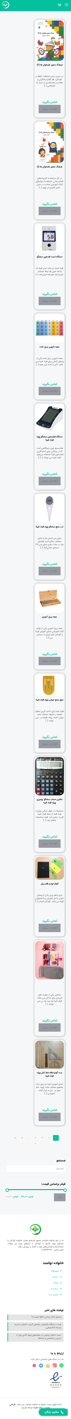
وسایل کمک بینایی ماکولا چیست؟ (46, 1317)
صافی (59, 1197)
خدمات (55, 1277)
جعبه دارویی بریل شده (49, 347)
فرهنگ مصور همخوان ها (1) (49, 166)
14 (22, 1138)
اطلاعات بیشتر (49, 109)
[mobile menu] (66, 5)
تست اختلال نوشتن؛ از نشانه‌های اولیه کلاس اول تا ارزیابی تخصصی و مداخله (38, 1337)
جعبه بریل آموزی (49, 617)
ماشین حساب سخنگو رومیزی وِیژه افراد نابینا (49, 801)
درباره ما (54, 1288)
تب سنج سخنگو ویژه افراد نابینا (49, 526)
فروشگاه (54, 1271)
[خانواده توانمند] (5, 5)
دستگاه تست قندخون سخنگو (49, 256)
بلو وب (24, 1407)
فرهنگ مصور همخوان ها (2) (49, 65)
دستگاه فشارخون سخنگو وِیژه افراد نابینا (49, 438)
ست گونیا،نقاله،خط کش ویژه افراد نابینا (49, 1074)
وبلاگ (55, 1283)
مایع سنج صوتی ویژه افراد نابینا (49, 700)
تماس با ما (53, 1294)
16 (35, 1143)
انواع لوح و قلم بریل (49, 883)
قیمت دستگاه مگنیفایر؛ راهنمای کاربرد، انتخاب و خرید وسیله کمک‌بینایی (37, 1326)
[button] (53, 1412)
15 (15, 1138)
